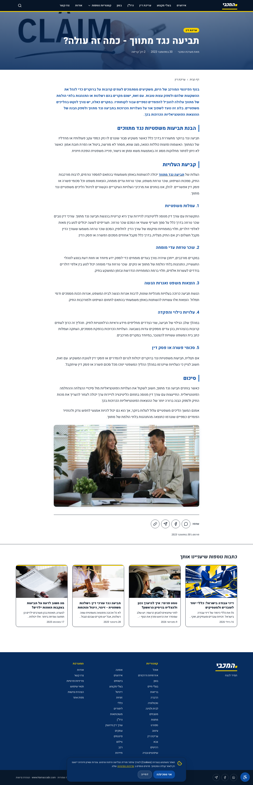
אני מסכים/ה (164, 774)
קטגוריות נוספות (101, 5)
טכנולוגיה (153, 703)
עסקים (119, 731)
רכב (120, 747)
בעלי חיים (153, 686)
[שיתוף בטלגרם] (165, 524)
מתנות (154, 720)
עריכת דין (145, 5)
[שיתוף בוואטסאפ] (186, 524)
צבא (155, 742)
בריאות (154, 692)
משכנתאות (116, 714)
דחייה (144, 774)
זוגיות (119, 697)
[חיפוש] (20, 5)
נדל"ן (130, 5)
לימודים (118, 709)
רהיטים (154, 747)
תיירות (119, 753)
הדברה (154, 697)
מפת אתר (78, 697)
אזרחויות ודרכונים (148, 675)
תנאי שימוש (77, 686)
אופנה (119, 670)
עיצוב (155, 731)
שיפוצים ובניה (150, 753)
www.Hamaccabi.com (44, 777)
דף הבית (194, 80)
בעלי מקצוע (164, 5)
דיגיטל (119, 692)
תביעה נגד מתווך (171, 174)
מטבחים (153, 714)
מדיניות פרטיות (75, 681)
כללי (120, 703)
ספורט (154, 725)
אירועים (181, 5)
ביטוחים (118, 681)
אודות (78, 5)
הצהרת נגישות (76, 692)
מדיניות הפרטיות (125, 766)
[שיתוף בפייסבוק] (175, 524)
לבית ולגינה (152, 709)
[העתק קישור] (155, 524)
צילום (119, 742)
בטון (119, 5)
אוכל (155, 670)
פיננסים (118, 736)
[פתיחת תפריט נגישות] (245, 777)
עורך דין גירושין (114, 725)
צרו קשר (65, 5)
